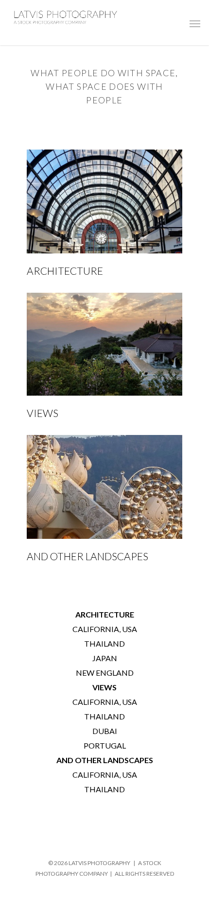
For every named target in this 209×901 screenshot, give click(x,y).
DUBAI (104, 730)
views (42, 413)
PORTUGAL (105, 745)
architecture (65, 271)
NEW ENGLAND (105, 672)
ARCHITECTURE (104, 614)
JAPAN (104, 658)
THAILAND (104, 643)
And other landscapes (87, 556)
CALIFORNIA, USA (104, 629)
